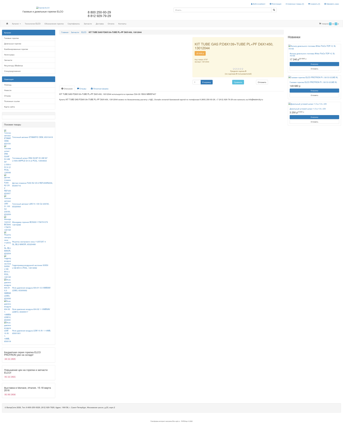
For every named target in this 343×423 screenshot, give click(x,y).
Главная (64, 32)
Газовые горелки (11, 38)
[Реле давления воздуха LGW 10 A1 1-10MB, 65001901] (7, 331)
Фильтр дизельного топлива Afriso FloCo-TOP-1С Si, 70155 (312, 54)
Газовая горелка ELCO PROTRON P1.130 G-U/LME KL (313, 82)
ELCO (83, 32)
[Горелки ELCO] (42, 7)
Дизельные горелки (12, 43)
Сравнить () (315, 4)
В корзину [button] (206, 82)
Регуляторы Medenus (13, 65)
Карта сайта (9, 106)
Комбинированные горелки (16, 49)
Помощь (8, 84)
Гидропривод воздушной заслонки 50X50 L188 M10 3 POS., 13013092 (30, 266)
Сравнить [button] (238, 82)
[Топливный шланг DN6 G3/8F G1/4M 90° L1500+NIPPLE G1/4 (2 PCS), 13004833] (7, 159)
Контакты (122, 23)
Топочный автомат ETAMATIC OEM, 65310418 (32, 137)
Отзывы (7, 95)
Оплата (111, 23)
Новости (7, 90)
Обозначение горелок (54, 23)
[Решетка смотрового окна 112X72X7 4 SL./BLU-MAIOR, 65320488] (7, 242)
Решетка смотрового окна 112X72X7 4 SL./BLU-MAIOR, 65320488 (29, 243)
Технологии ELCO (32, 23)
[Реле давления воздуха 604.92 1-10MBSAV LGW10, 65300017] (7, 310)
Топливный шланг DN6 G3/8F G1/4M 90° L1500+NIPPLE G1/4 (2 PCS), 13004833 (30, 159)
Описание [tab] (68, 88)
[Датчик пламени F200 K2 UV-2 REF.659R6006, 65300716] (7, 183)
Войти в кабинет (259, 4)
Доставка (100, 23)
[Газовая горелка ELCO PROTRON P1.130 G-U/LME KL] (314, 77)
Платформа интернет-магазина (161, 421)
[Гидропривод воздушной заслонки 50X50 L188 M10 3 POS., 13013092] (7, 266)
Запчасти (88, 23)
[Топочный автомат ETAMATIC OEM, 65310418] (7, 136)
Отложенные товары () (295, 4)
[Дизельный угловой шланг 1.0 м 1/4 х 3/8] (314, 104)
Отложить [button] (262, 82)
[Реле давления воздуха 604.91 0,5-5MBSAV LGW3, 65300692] (7, 288)
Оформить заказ (332, 4)
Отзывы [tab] (82, 88)
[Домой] (7, 23)
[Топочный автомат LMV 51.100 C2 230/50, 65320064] (7, 204)
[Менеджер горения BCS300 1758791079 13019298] (7, 223)
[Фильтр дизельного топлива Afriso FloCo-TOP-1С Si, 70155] (314, 47)
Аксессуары (9, 54)
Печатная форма (100, 88)
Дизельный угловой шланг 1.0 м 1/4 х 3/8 (308, 108)
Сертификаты (74, 23)
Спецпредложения (12, 71)
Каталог (15, 23)
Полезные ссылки (12, 101)
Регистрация (276, 4)
